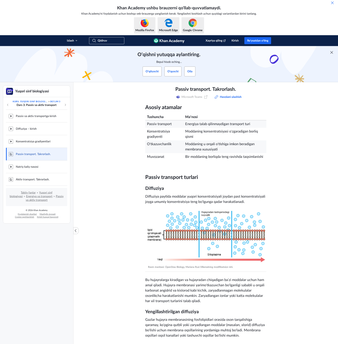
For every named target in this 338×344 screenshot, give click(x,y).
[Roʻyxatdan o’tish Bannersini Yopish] (331, 52)
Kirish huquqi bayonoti (47, 217)
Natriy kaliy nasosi (27, 166)
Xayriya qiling (214, 40)
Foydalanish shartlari (27, 214)
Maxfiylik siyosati (47, 214)
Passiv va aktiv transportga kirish (36, 116)
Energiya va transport (39, 196)
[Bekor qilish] (332, 3)
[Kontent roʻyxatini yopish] (76, 230)
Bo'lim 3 (55, 101)
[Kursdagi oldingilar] (8, 105)
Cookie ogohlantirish (24, 217)
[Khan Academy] (169, 40)
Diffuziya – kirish (26, 128)
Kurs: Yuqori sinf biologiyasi (30, 101)
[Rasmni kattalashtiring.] (205, 236)
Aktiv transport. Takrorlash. (32, 179)
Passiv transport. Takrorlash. (33, 154)
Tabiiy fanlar (28, 192)
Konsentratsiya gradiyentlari (33, 141)
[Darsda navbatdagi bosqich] (65, 105)
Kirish (235, 40)
